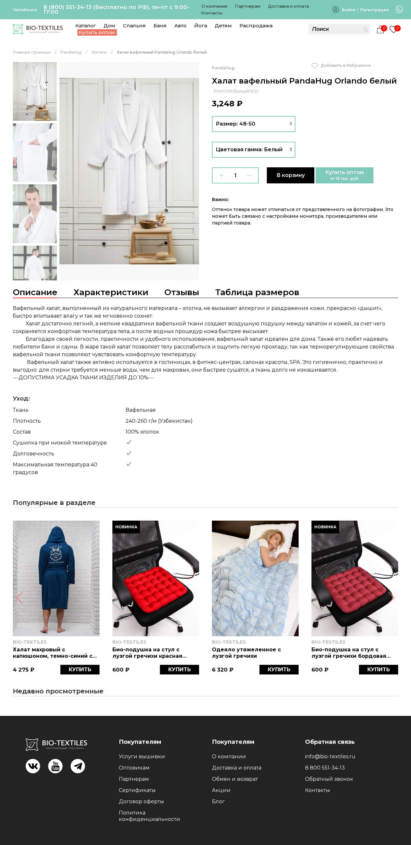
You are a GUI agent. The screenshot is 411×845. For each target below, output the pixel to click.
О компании (214, 6)
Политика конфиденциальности (149, 816)
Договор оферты (141, 801)
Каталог (85, 25)
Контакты (211, 12)
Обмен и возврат (235, 779)
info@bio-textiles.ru (330, 756)
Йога (200, 25)
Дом (109, 25)
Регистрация (374, 9)
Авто (180, 25)
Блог (218, 801)
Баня (160, 25)
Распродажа (256, 25)
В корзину (290, 175)
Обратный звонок (329, 779)
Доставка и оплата (288, 6)
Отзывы (181, 292)
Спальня (134, 25)
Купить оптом (97, 32)
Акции (221, 790)
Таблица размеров (257, 292)
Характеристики (111, 292)
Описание (35, 292)
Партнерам (247, 6)
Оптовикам (134, 768)
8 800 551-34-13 (325, 768)
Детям (223, 25)
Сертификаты (137, 790)
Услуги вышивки (142, 756)
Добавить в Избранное (345, 65)
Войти (348, 9)
